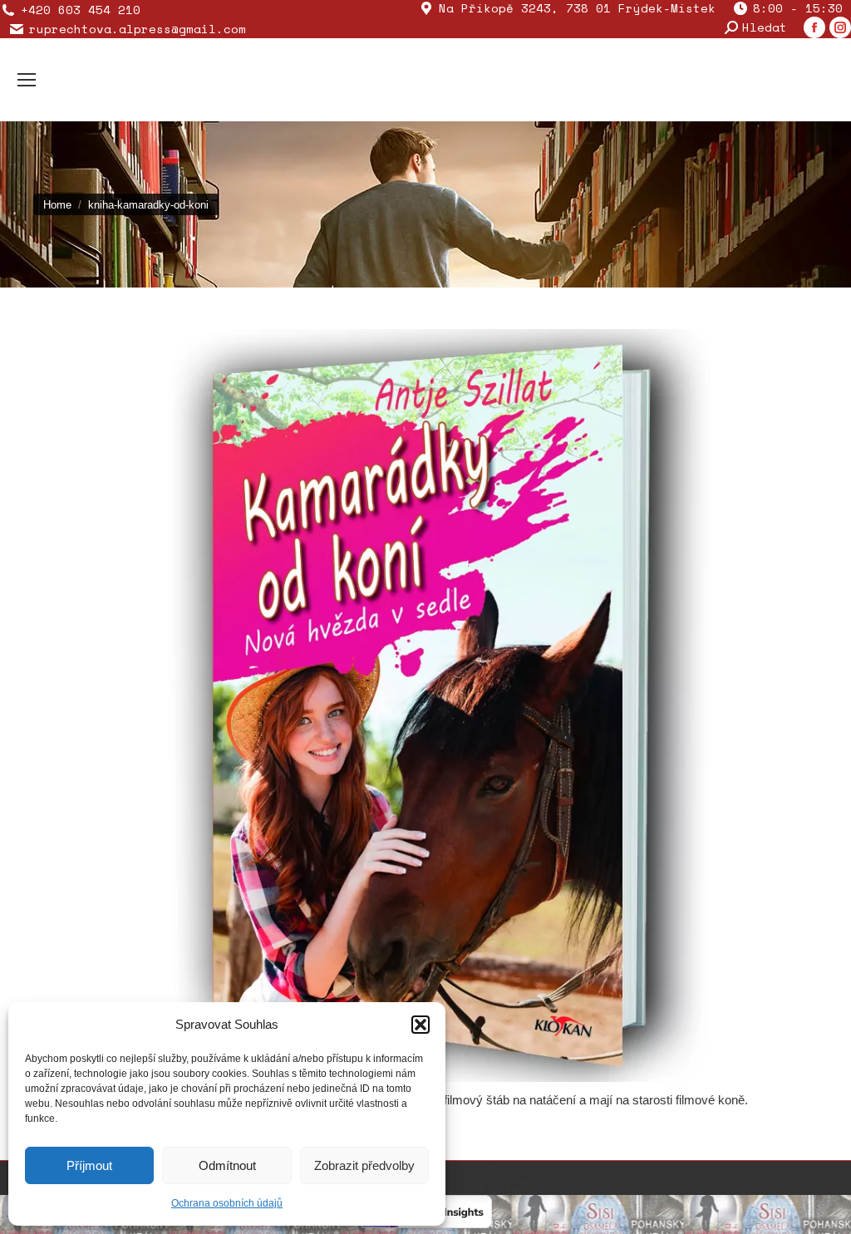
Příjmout (89, 1165)
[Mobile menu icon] (27, 80)
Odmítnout (227, 1165)
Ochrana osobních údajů (227, 1203)
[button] (420, 1024)
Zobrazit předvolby (364, 1165)
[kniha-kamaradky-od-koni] (425, 705)
